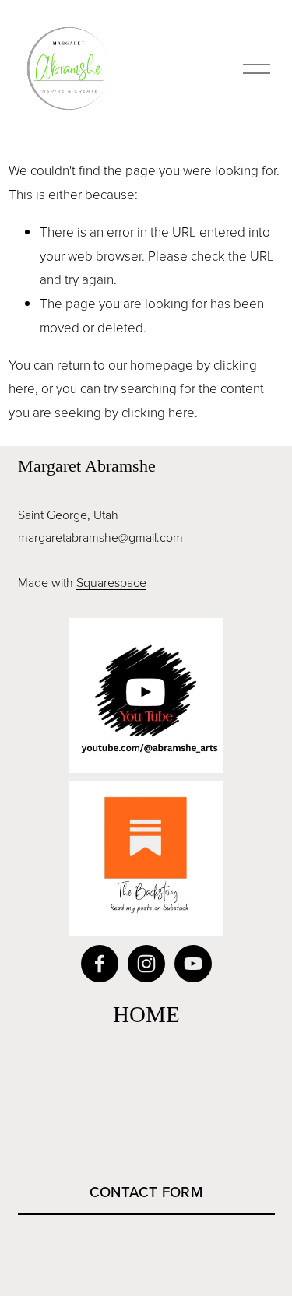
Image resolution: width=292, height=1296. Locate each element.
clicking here (158, 412)
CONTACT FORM (146, 1192)
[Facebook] (99, 963)
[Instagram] (146, 963)
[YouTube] (193, 963)
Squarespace (111, 582)
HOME (146, 1014)
